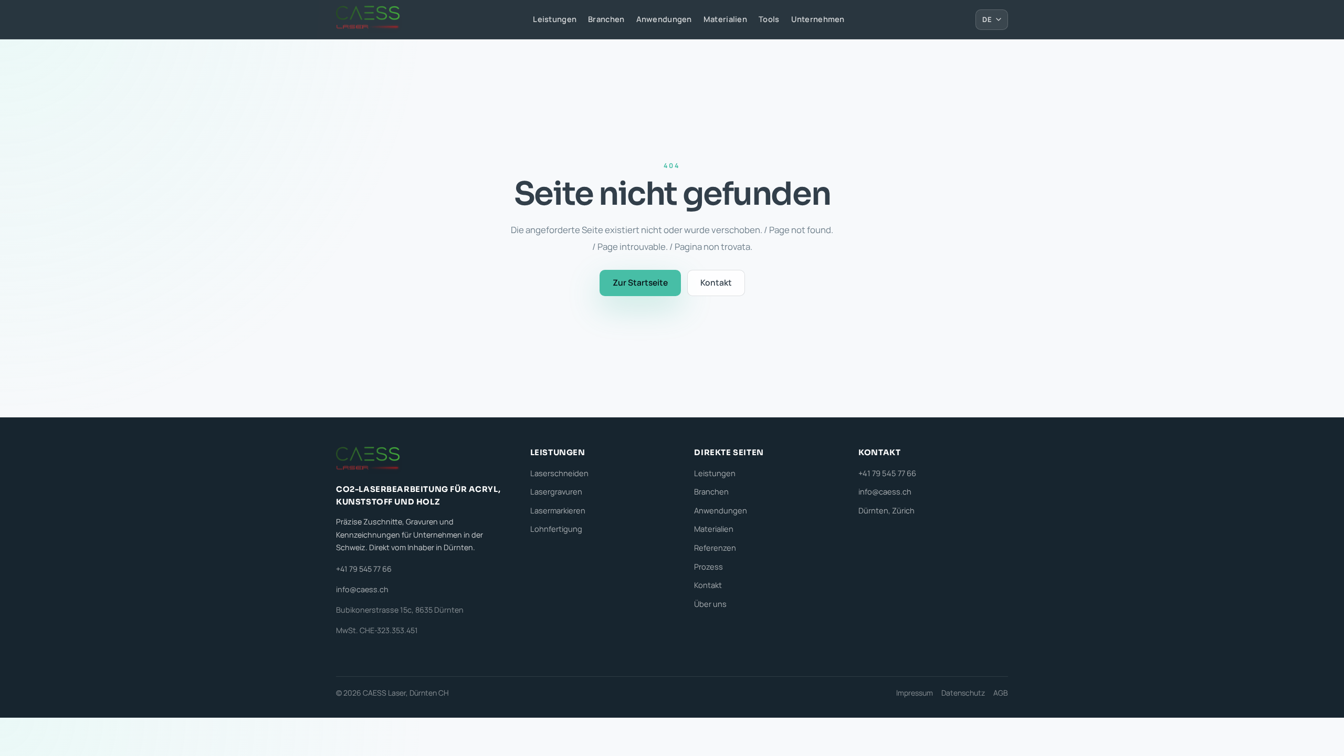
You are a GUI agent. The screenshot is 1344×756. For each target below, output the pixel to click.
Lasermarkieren (557, 510)
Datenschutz (963, 693)
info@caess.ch (362, 589)
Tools (769, 19)
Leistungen (554, 19)
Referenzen (715, 547)
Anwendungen (664, 19)
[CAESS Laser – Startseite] (369, 19)
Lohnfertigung (556, 528)
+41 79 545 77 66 (364, 569)
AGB (1000, 693)
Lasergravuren (556, 491)
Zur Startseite (640, 282)
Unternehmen (818, 19)
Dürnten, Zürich (886, 510)
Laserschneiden (559, 473)
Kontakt (716, 282)
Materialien (725, 19)
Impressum (914, 693)
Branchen (606, 19)
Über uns (710, 603)
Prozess (708, 566)
